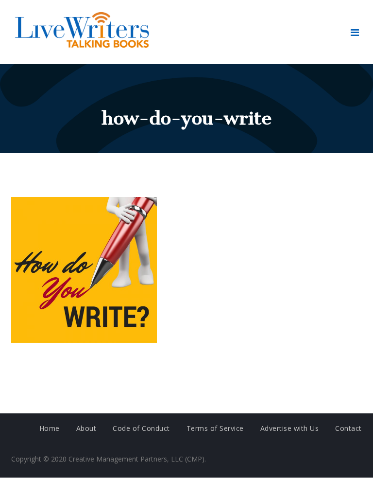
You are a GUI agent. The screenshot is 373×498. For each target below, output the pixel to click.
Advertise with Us (289, 428)
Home (49, 428)
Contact (348, 428)
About (86, 428)
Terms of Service (215, 428)
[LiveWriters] (84, 32)
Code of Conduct (141, 428)
